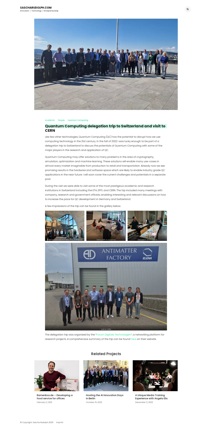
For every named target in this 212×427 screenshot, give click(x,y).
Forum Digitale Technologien (113, 334)
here (133, 339)
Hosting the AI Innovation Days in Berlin (104, 397)
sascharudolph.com (36, 8)
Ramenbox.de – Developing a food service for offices (55, 397)
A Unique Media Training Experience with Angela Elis (151, 397)
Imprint (59, 422)
